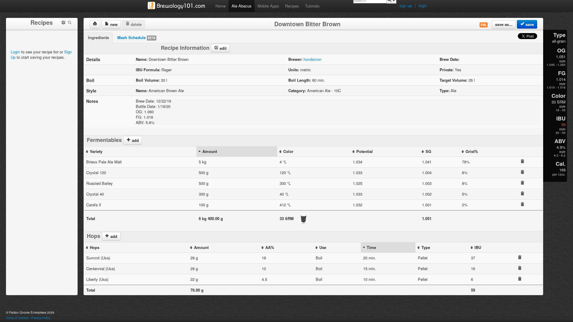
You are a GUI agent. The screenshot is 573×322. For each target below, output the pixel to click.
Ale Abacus (242, 6)
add (135, 140)
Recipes (292, 6)
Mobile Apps (268, 6)
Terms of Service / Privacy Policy (28, 318)
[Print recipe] (95, 24)
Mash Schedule (136, 37)
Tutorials (312, 6)
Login (15, 52)
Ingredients (98, 37)
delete (136, 24)
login (423, 5)
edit (222, 48)
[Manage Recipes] (63, 23)
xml (483, 25)
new (113, 24)
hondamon (312, 59)
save (529, 24)
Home (220, 6)
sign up (405, 5)
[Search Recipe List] (69, 23)
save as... (503, 24)
